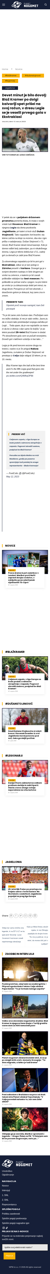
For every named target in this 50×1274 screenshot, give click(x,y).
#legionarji (10, 81)
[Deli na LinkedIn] (35, 916)
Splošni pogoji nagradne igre (15, 1223)
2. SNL (5, 1200)
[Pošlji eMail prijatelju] (25, 916)
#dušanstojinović (33, 75)
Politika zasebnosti (11, 1214)
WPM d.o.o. (14, 1267)
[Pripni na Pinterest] (30, 916)
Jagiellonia (10, 88)
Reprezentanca (9, 1204)
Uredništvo (7, 1171)
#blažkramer (11, 75)
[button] (3, 4)
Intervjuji (6, 1190)
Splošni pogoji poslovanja (14, 1218)
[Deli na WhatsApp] (11, 916)
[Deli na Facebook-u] (16, 916)
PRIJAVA (9, 1256)
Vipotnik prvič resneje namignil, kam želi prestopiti (25, 307)
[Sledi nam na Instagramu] (4, 1228)
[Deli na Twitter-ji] (21, 916)
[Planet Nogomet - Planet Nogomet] (25, 4)
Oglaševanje (8, 1175)
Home (5, 69)
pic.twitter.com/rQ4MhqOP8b (19, 376)
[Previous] (2, 571)
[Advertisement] (25, 38)
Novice (18, 69)
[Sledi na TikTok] (7, 1228)
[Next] (47, 571)
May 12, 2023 (12, 476)
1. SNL (5, 1195)
